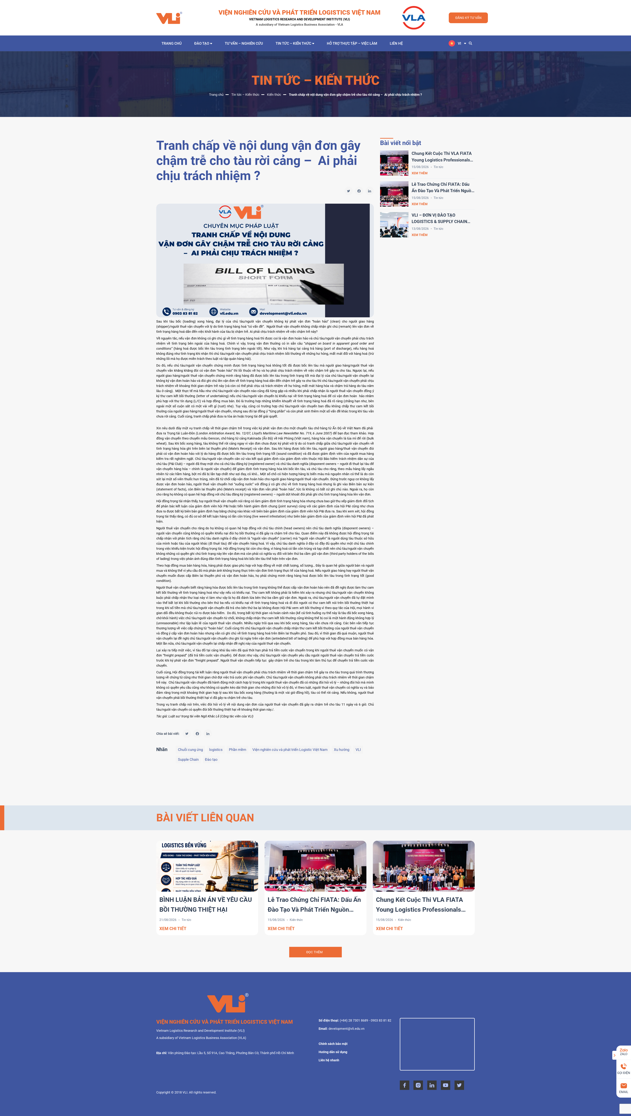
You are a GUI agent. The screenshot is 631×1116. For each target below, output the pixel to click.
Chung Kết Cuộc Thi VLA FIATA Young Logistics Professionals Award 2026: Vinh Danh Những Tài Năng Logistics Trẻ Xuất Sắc (442, 157)
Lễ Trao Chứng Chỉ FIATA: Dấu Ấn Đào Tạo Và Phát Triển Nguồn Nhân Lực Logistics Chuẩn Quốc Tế (443, 188)
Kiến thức (274, 95)
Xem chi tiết (172, 928)
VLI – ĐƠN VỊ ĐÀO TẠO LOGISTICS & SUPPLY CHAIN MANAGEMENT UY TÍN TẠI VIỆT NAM (442, 219)
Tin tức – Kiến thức (293, 43)
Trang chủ (172, 43)
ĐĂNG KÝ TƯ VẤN (468, 18)
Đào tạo (201, 43)
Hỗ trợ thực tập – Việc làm (352, 43)
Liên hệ (396, 43)
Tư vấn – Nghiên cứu (244, 43)
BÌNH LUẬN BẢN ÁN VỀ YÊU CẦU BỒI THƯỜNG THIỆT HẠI (205, 904)
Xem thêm (420, 173)
